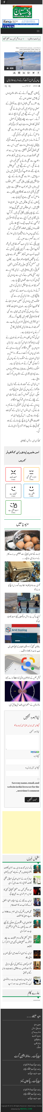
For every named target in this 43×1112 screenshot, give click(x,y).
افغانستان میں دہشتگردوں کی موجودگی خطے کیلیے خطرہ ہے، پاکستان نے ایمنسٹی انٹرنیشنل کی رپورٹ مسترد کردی (18, 927)
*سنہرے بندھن (36, 1032)
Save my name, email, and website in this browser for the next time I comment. (23, 787)
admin (35, 86)
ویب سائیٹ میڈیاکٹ (34, 1073)
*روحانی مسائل (36, 1028)
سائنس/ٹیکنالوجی (26, 441)
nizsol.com (26, 1109)
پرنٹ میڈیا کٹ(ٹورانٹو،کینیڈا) (32, 1064)
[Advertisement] (21, 832)
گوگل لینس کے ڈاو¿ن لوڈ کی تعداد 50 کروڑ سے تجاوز (22, 678)
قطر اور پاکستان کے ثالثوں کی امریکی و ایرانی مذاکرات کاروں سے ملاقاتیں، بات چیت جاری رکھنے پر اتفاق (17, 968)
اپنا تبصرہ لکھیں (34, 731)
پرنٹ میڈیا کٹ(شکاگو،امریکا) (32, 1069)
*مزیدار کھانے (36, 1036)
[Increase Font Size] (9, 86)
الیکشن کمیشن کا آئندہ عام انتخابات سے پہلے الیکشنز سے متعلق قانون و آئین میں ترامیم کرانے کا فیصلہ (16, 942)
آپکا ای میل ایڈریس (32, 768)
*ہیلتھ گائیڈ (37, 1040)
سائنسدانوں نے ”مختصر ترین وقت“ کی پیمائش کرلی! (24, 705)
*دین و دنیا (37, 1024)
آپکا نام (36, 756)
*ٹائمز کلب (37, 1043)
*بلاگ (39, 1047)
